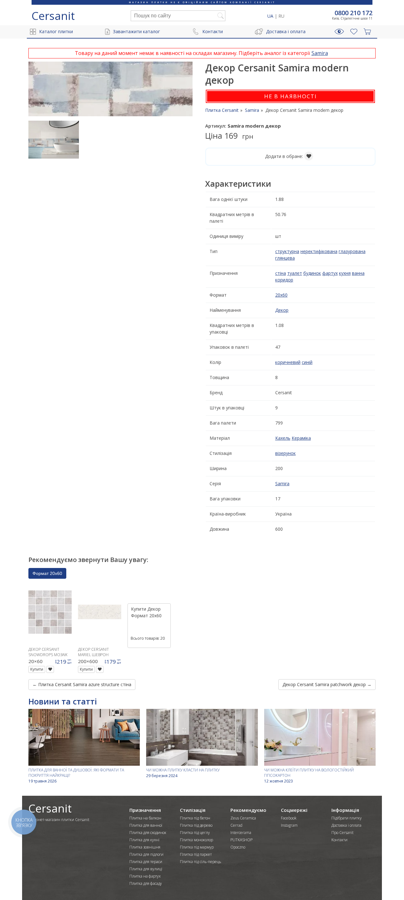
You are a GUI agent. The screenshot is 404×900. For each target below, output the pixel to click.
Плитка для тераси (145, 861)
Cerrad (236, 825)
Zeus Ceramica (243, 818)
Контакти (212, 31)
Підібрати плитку (346, 818)
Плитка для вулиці (145, 869)
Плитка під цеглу (195, 832)
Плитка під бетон (195, 818)
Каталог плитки (56, 31)
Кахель (282, 438)
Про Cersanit (342, 832)
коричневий (287, 362)
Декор (281, 310)
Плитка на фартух (145, 876)
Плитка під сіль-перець (200, 861)
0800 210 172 (353, 12)
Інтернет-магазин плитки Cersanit (58, 819)
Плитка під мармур (197, 847)
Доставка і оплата (286, 31)
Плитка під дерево (196, 825)
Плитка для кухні (144, 840)
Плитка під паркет (196, 854)
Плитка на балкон (145, 818)
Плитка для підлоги (146, 854)
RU (281, 16)
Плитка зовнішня (144, 847)
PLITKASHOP (241, 840)
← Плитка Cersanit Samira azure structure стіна (82, 684)
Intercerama (240, 832)
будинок (312, 273)
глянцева (285, 258)
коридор (284, 280)
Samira (320, 53)
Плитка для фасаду (145, 883)
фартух (330, 273)
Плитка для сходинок (147, 832)
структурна (287, 251)
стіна (280, 273)
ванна (358, 273)
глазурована (352, 251)
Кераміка (301, 438)
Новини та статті (62, 701)
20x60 (281, 295)
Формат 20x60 (47, 573)
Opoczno (237, 847)
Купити (36, 669)
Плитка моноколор (196, 840)
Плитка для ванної (145, 825)
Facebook (288, 818)
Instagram (289, 825)
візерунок (285, 453)
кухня (345, 273)
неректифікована (318, 251)
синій (307, 362)
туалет (294, 273)
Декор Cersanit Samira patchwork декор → (326, 684)
